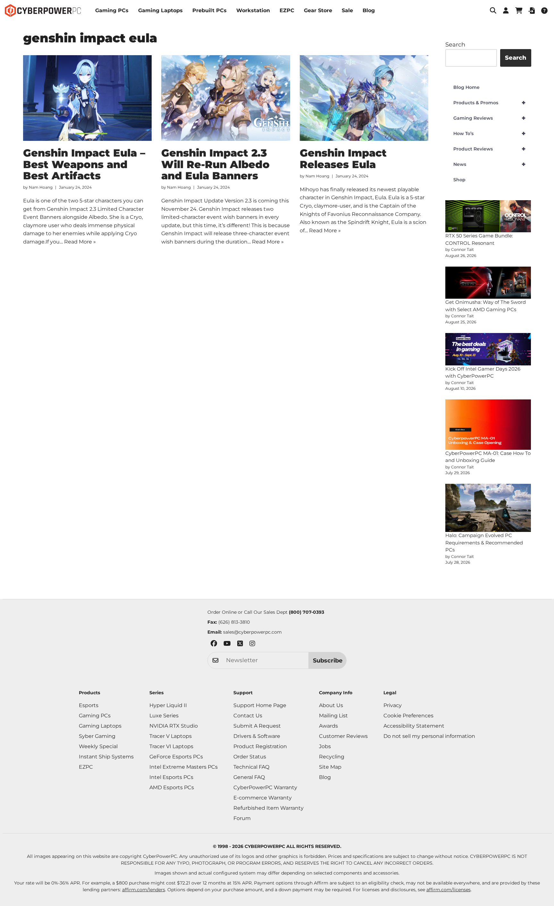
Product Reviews (489, 149)
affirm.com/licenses (448, 890)
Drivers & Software (256, 736)
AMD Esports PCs (171, 787)
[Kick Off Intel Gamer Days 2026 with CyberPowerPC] (488, 349)
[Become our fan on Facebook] (214, 645)
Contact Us (247, 716)
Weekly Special (98, 746)
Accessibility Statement (413, 726)
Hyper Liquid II (168, 705)
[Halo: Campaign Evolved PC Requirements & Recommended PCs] (488, 508)
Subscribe (327, 660)
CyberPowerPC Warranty (265, 787)
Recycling (331, 757)
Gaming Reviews (489, 118)
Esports (88, 705)
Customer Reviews (343, 736)
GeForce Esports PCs (176, 757)
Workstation (253, 10)
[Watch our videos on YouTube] (227, 645)
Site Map (330, 767)
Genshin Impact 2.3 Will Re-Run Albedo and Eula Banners (215, 164)
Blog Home (466, 87)
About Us (331, 705)
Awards (328, 726)
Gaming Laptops (160, 10)
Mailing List (333, 716)
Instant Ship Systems (106, 757)
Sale (347, 10)
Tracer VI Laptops (171, 746)
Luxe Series (164, 716)
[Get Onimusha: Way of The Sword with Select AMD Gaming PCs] (488, 283)
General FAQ (249, 777)
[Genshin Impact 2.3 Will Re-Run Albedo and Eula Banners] (225, 98)
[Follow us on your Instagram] (252, 645)
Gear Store (318, 10)
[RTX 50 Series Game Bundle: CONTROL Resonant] (488, 216)
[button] (493, 10)
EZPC (287, 10)
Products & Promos (489, 103)
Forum (242, 818)
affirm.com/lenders (143, 890)
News (489, 164)
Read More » (80, 242)
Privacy (392, 705)
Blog (369, 10)
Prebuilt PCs (209, 10)
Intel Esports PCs (171, 777)
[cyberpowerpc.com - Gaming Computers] (43, 10)
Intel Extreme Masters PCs (183, 767)
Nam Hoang (41, 187)
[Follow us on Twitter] (240, 645)
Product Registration (260, 746)
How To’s (489, 133)
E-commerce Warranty (262, 798)
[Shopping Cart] (518, 10)
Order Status (249, 757)
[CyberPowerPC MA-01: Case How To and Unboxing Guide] (488, 424)
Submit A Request (257, 726)
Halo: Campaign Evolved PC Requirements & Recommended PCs (484, 542)
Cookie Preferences (408, 716)
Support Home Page (259, 705)
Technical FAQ (251, 767)
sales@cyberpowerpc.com (252, 632)
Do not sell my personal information (429, 736)
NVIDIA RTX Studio (173, 726)
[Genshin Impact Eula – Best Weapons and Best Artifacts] (87, 98)
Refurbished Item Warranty (268, 808)
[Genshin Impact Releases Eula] (364, 98)
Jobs (325, 746)
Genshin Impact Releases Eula (343, 158)
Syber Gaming (97, 736)
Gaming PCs (112, 10)
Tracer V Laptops (170, 736)
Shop (459, 180)
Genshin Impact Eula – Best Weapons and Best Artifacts (84, 164)
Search (455, 44)
